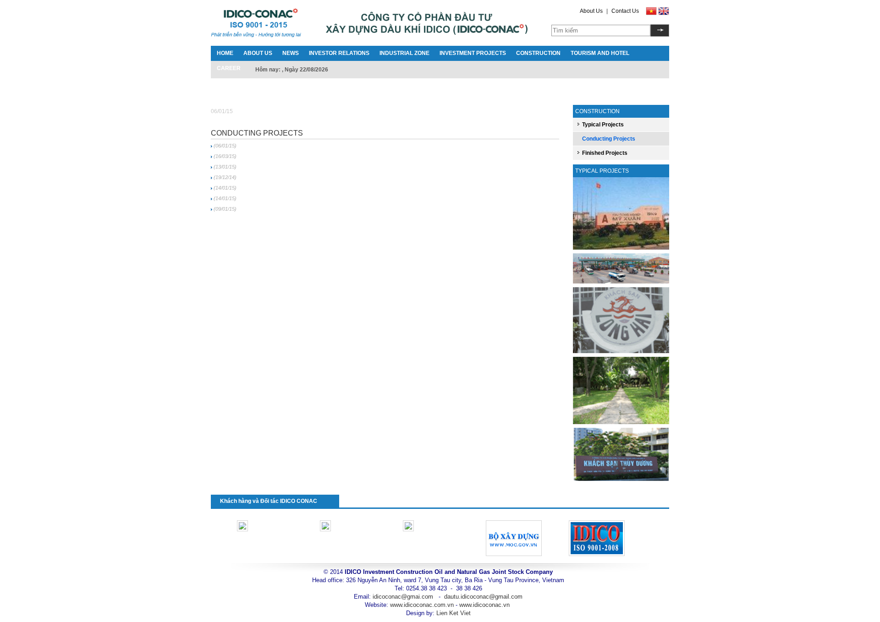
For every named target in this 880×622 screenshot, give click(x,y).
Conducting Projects (257, 133)
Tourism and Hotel (600, 53)
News (290, 53)
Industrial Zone (404, 53)
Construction (538, 53)
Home (225, 53)
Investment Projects (473, 53)
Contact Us (625, 11)
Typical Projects (603, 124)
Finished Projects (604, 153)
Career (229, 68)
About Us (591, 11)
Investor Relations (339, 53)
